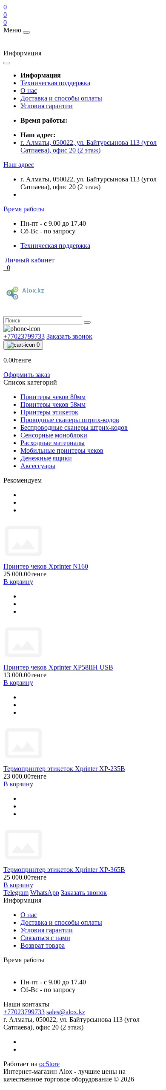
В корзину (18, 581)
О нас (28, 90)
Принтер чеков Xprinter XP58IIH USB (58, 667)
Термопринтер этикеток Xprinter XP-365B (64, 869)
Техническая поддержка (55, 82)
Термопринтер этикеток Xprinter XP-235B (64, 768)
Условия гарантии (46, 105)
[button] (18, 164)
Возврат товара (42, 945)
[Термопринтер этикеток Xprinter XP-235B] (23, 761)
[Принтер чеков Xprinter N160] (23, 558)
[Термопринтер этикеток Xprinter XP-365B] (23, 862)
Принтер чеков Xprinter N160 (45, 566)
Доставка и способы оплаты (61, 98)
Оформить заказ (26, 374)
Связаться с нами (45, 937)
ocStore (49, 1063)
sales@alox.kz (65, 1011)
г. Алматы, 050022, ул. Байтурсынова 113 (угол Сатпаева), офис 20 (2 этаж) (88, 146)
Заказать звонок (69, 336)
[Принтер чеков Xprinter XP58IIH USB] (23, 659)
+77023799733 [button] (24, 1011)
